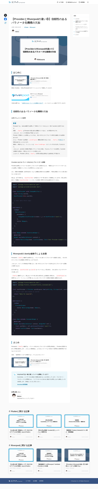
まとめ (76, 34)
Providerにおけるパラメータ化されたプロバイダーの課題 (81, 28)
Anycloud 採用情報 (22, 384)
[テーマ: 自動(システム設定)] (88, 2)
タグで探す (61, 2)
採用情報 (83, 2)
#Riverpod (32, 27)
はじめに (77, 18)
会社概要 (35, 480)
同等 (60, 139)
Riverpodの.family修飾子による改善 (81, 32)
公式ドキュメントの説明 (81, 24)
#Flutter (26, 27)
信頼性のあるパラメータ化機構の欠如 (32, 103)
